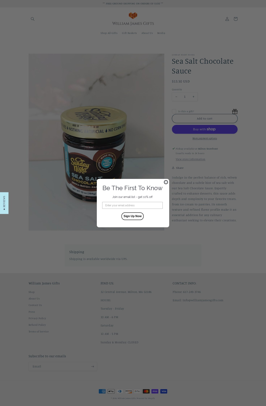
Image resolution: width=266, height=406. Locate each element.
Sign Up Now (133, 216)
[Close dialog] (166, 182)
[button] (4, 203)
